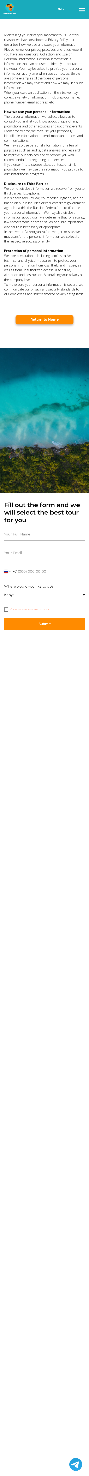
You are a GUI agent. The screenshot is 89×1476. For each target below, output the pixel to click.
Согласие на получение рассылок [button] (29, 609)
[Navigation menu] (82, 10)
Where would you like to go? (28, 586)
